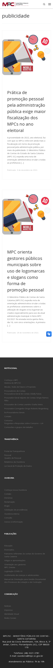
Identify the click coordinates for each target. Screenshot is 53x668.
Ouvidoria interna (11, 514)
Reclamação (9, 502)
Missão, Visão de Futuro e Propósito (20, 387)
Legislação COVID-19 (13, 571)
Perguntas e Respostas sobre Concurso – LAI (23, 423)
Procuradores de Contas (14, 391)
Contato (7, 416)
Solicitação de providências (16, 510)
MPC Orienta (9, 567)
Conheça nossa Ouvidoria (15, 490)
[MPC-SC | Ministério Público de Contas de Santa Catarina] (15, 4)
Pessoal (7, 455)
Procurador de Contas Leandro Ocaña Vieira (23, 404)
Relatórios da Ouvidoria (14, 462)
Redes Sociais (10, 618)
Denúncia (8, 498)
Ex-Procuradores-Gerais (14, 412)
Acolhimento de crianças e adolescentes (21, 575)
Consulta (8, 518)
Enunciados (9, 549)
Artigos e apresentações (14, 560)
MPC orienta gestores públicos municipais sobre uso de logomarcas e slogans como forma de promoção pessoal (26, 271)
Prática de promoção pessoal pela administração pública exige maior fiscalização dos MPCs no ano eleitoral (26, 111)
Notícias (7, 606)
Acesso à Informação (13, 522)
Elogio (7, 506)
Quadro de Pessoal (12, 458)
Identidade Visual (11, 614)
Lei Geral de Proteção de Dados (18, 466)
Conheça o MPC (11, 380)
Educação (8, 545)
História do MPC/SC (12, 383)
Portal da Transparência (14, 451)
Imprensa (8, 610)
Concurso (8, 420)
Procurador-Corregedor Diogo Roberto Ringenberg (26, 408)
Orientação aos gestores (15, 564)
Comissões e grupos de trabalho (18, 427)
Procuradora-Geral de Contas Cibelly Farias (22, 394)
